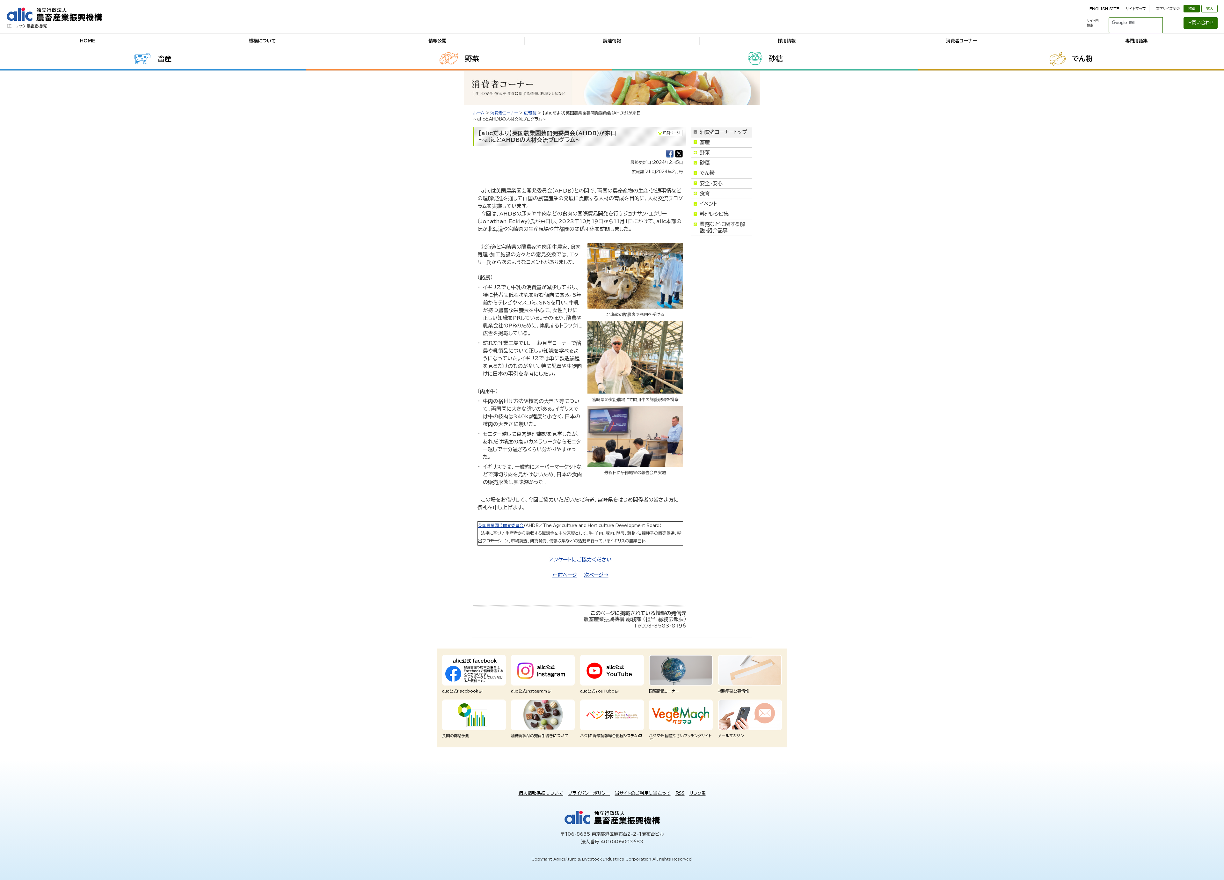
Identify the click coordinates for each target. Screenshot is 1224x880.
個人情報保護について (541, 793)
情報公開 (437, 41)
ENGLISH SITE (1104, 9)
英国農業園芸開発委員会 (501, 526)
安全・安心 (711, 183)
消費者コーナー (961, 41)
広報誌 (530, 113)
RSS (680, 793)
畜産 (164, 58)
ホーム (478, 113)
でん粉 (1082, 58)
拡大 (1209, 8)
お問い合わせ (1200, 22)
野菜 (472, 58)
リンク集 (697, 793)
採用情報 (787, 41)
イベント (708, 203)
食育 (705, 193)
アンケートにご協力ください (580, 559)
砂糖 (776, 58)
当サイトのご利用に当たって (643, 793)
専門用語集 (1136, 41)
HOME (87, 41)
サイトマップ (1136, 9)
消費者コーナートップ (723, 132)
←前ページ (564, 574)
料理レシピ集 (714, 213)
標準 (1191, 8)
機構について (262, 41)
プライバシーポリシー (589, 793)
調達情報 (612, 41)
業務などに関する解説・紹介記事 (722, 227)
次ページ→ (596, 574)
